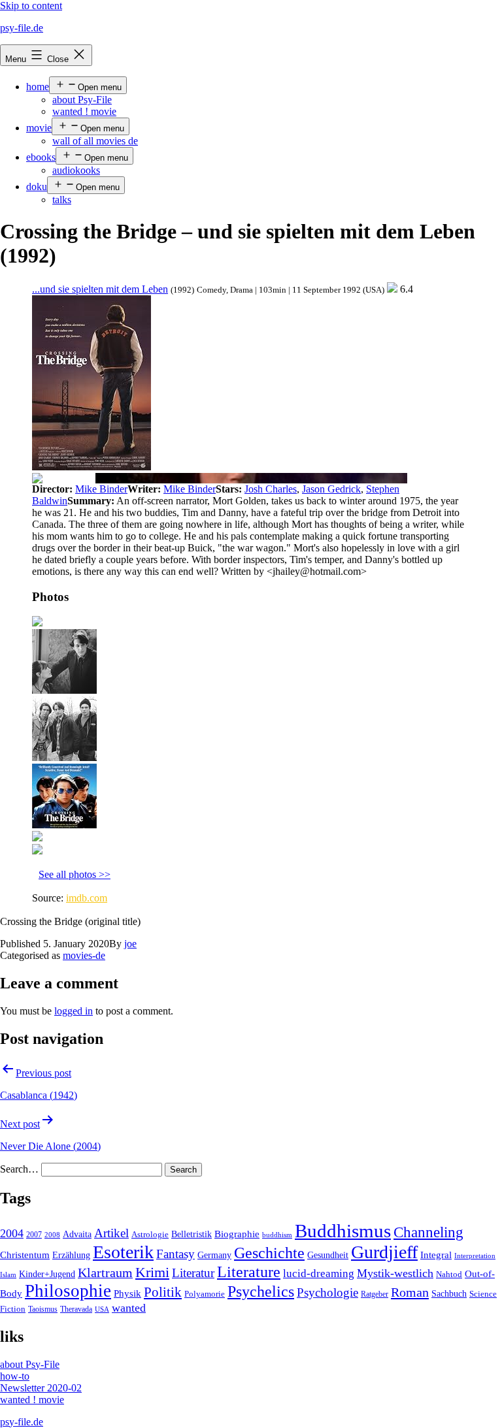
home (37, 86)
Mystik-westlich (395, 1273)
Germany (214, 1255)
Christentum (25, 1255)
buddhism (277, 1235)
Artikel (111, 1233)
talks (61, 199)
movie (39, 127)
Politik (163, 1292)
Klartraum (105, 1272)
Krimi (152, 1272)
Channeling (428, 1232)
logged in (73, 1010)
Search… (19, 1169)
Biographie (236, 1234)
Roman (410, 1292)
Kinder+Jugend (47, 1274)
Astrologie (150, 1234)
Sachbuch (449, 1294)
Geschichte (269, 1252)
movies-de (84, 955)
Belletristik (191, 1234)
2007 (34, 1234)
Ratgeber (374, 1294)
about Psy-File (82, 99)
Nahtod (449, 1274)
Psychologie (327, 1292)
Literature (248, 1271)
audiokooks (76, 170)
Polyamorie (204, 1294)
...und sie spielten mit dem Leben (100, 289)
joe (130, 943)
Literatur (193, 1273)
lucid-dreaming (318, 1273)
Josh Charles (270, 489)
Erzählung (71, 1255)
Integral (436, 1255)
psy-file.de (21, 27)
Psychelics (260, 1291)
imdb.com (86, 897)
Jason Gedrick (331, 489)
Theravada (76, 1309)
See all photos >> (74, 874)
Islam (8, 1274)
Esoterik (123, 1252)
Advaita (77, 1234)
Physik (127, 1293)
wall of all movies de (95, 140)
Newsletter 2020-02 (41, 1387)
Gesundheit (327, 1255)
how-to (14, 1376)
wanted (129, 1307)
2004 (12, 1233)
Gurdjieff (384, 1252)
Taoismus (43, 1309)
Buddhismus (343, 1230)
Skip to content (31, 5)
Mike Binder (101, 489)
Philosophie (68, 1291)
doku (36, 186)
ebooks (41, 157)
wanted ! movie (84, 111)
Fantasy (175, 1254)
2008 (52, 1235)
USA (102, 1309)
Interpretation (474, 1255)
